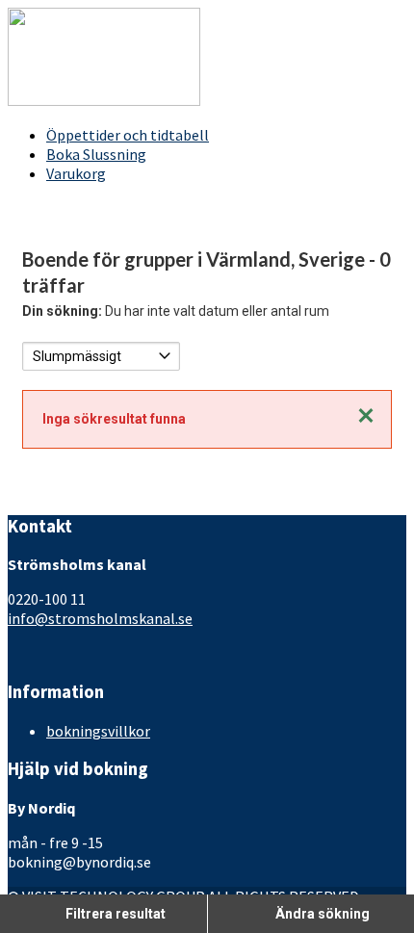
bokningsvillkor (98, 730)
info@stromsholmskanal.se (100, 618)
